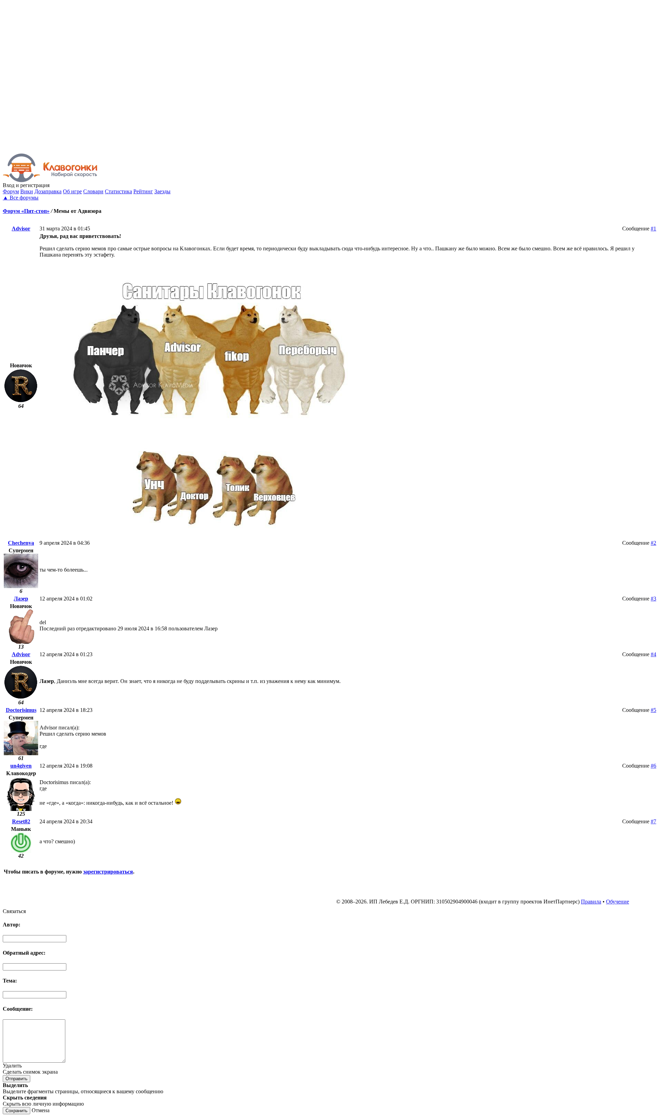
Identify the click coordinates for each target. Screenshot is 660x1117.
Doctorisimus (21, 710)
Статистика (118, 191)
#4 (653, 654)
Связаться (14, 911)
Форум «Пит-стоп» (26, 211)
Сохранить (17, 1110)
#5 (653, 710)
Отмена (41, 1110)
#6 (653, 766)
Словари (93, 191)
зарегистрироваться (108, 872)
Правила (591, 901)
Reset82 (21, 821)
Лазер (21, 598)
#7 (653, 821)
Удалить (12, 1066)
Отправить (17, 1078)
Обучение (617, 901)
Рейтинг (143, 191)
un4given (21, 766)
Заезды (162, 191)
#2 (653, 543)
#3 (653, 598)
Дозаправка (48, 191)
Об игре (72, 191)
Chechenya (21, 543)
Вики (26, 191)
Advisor (21, 228)
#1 (653, 228)
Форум (11, 191)
